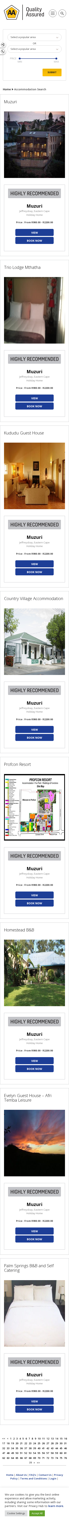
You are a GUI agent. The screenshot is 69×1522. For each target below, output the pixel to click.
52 (25, 1453)
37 (25, 1448)
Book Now (34, 240)
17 (3, 1443)
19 (12, 1443)
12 (48, 1438)
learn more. (56, 1506)
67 (25, 1458)
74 (56, 1458)
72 (47, 1458)
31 (65, 1443)
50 (17, 1453)
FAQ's (32, 1475)
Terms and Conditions (33, 1478)
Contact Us (45, 1475)
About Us (21, 1475)
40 (39, 1448)
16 (65, 1438)
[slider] (20, 59)
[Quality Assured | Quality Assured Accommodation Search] (24, 12)
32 (3, 1448)
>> (38, 1462)
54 (34, 1453)
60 (61, 1453)
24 (34, 1443)
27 (47, 1443)
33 (8, 1448)
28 (52, 1443)
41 (43, 1448)
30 (61, 1443)
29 (56, 1443)
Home (7, 89)
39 (34, 1448)
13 (52, 1438)
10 (39, 1438)
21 (21, 1443)
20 (17, 1443)
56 (43, 1453)
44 (56, 1448)
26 (43, 1443)
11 (43, 1438)
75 (61, 1458)
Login (52, 1478)
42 (47, 1448)
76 (65, 1458)
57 (47, 1453)
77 (30, 1462)
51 (21, 1453)
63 (8, 1458)
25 (39, 1443)
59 (56, 1453)
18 (8, 1443)
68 (30, 1458)
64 (12, 1458)
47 (3, 1453)
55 (39, 1453)
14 (56, 1438)
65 (17, 1458)
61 (65, 1453)
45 (61, 1448)
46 (65, 1448)
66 (21, 1458)
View (34, 232)
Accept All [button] (37, 1513)
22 (25, 1443)
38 (30, 1448)
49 (12, 1453)
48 (8, 1453)
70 (39, 1458)
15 (61, 1438)
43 (52, 1448)
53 (30, 1453)
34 (12, 1448)
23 (30, 1443)
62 (3, 1458)
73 (52, 1458)
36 (21, 1448)
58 (52, 1453)
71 (43, 1458)
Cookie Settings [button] (16, 1513)
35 (17, 1448)
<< (3, 1438)
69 (34, 1458)
